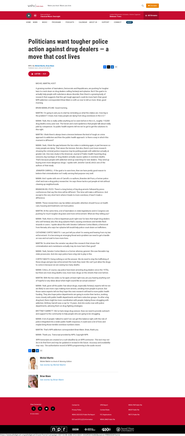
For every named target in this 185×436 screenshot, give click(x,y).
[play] (29, 15)
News (35, 22)
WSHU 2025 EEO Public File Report (83, 414)
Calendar (83, 22)
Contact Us (75, 405)
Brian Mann (50, 66)
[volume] (35, 15)
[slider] (38, 15)
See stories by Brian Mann (52, 379)
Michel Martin (40, 66)
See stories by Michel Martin (53, 364)
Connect (118, 22)
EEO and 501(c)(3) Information (82, 419)
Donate (153, 5)
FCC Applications (105, 414)
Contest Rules (105, 410)
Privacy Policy (76, 410)
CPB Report (104, 405)
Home (28, 22)
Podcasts (70, 22)
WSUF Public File (133, 410)
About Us (93, 22)
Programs (56, 22)
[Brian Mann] (33, 381)
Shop (129, 22)
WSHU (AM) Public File (107, 419)
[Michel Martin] (33, 363)
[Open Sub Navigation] (39, 22)
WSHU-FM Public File (135, 405)
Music (44, 22)
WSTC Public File (133, 414)
